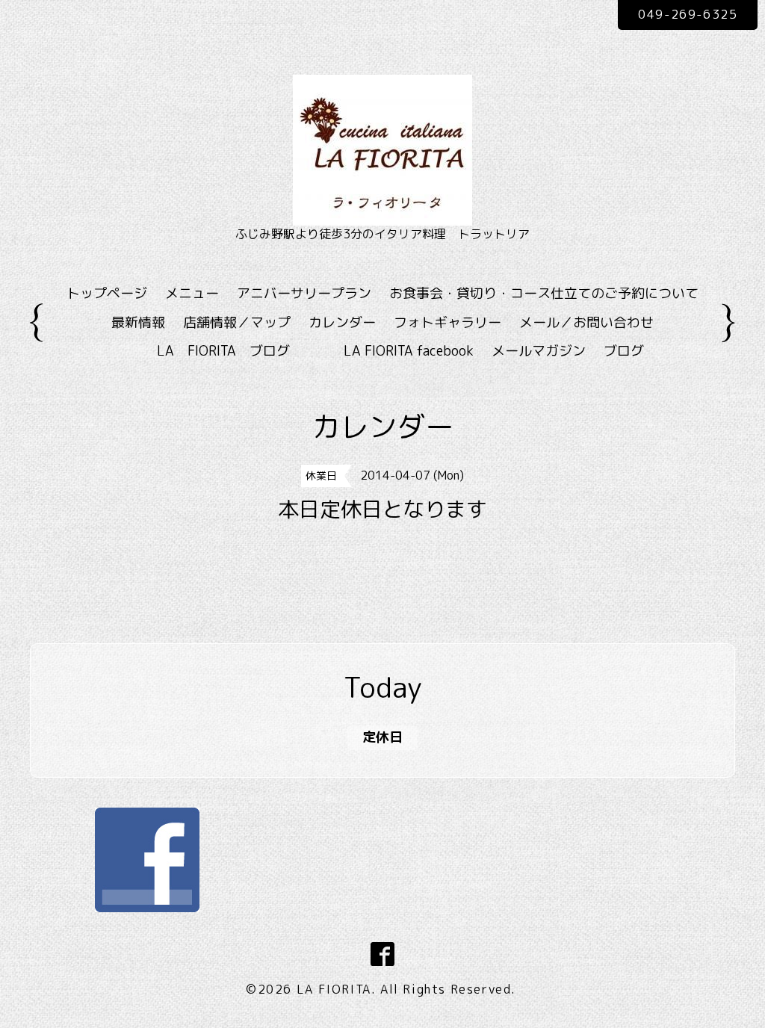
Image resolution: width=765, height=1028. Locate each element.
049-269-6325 (687, 14)
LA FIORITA (334, 989)
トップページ (106, 293)
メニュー (192, 293)
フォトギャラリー (447, 322)
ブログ (624, 350)
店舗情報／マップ (237, 322)
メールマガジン (539, 350)
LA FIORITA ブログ (245, 350)
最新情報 (138, 322)
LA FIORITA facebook (409, 350)
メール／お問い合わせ (586, 322)
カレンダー (342, 322)
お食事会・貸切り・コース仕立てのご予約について (544, 293)
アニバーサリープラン (304, 293)
